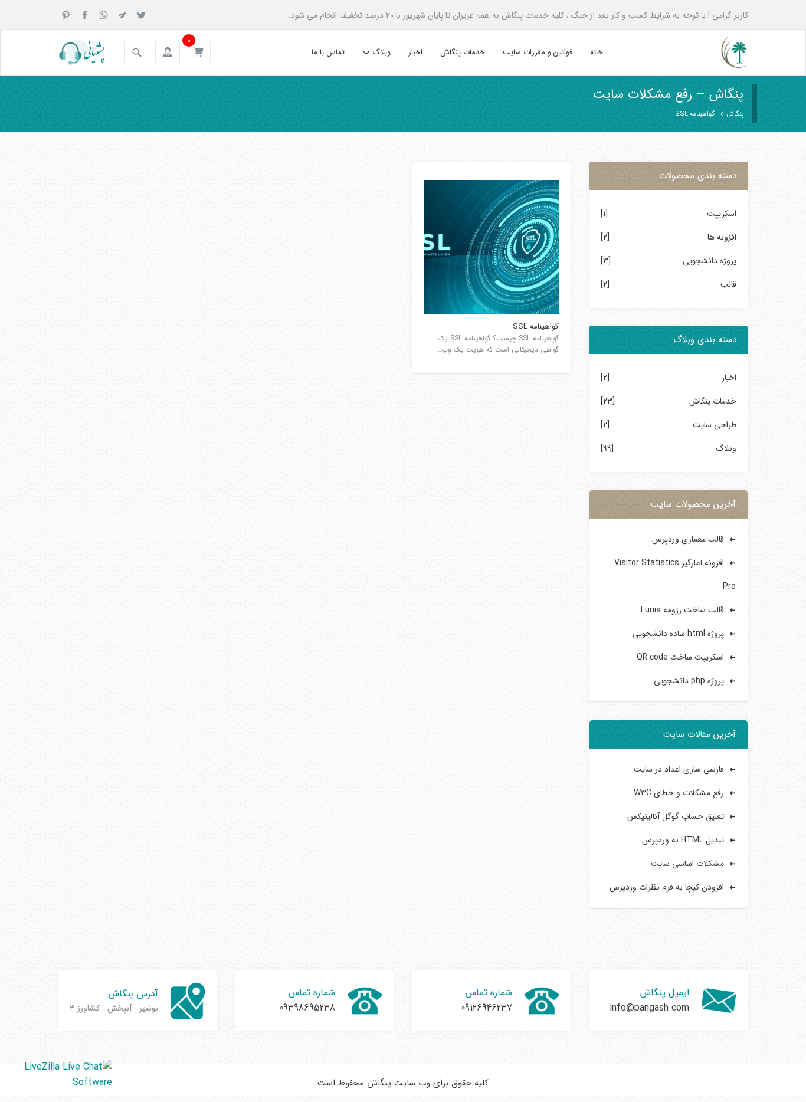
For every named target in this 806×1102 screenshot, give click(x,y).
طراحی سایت (714, 424)
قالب (728, 284)
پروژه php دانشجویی (689, 680)
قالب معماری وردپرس (688, 539)
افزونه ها (721, 237)
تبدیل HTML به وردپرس (683, 840)
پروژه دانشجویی (709, 260)
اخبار (415, 52)
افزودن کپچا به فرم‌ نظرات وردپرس (667, 887)
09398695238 (307, 1008)
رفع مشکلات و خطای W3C (679, 792)
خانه (596, 52)
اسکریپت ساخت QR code (680, 657)
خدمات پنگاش (462, 52)
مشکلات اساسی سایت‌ (687, 863)
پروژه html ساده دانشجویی (678, 633)
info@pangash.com (649, 1008)
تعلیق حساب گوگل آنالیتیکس (675, 816)
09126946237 (486, 1008)
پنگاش (734, 114)
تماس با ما (328, 52)
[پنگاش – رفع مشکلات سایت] (724, 52)
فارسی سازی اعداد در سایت (679, 769)
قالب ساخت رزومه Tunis (681, 610)
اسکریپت (721, 213)
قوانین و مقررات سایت (537, 52)
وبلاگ (381, 52)
